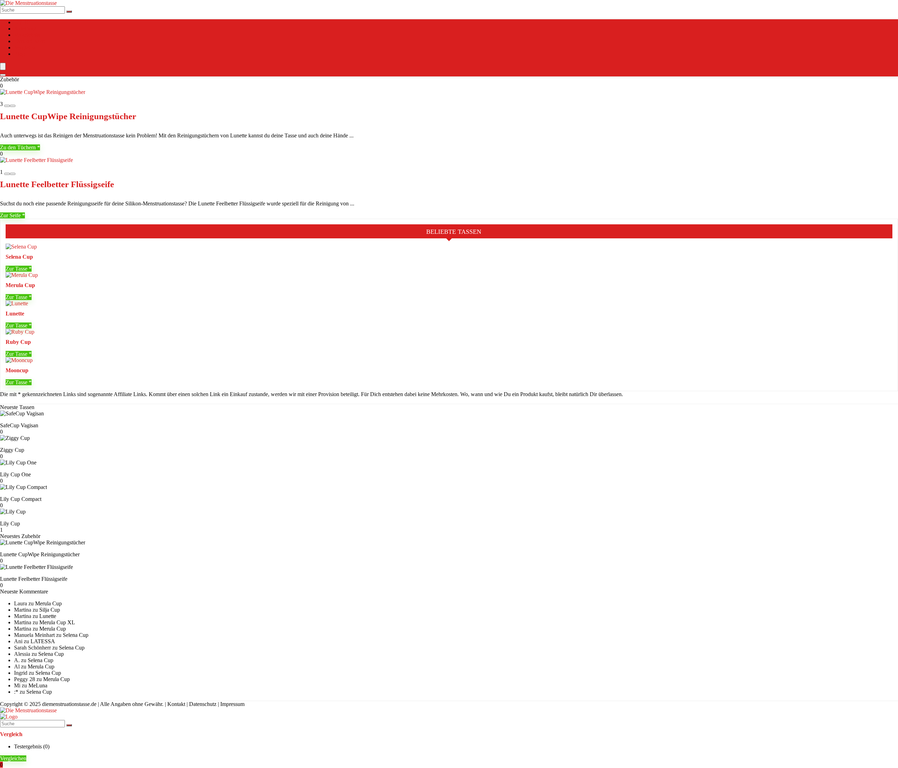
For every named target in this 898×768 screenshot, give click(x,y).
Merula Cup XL (57, 622)
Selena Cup (19, 257)
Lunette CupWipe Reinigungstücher (68, 116)
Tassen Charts (29, 41)
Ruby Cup (18, 342)
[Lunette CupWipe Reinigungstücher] (42, 92)
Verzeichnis (27, 35)
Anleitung (25, 29)
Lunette (15, 314)
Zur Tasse (17, 269)
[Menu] (3, 66)
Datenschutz (202, 704)
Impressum (232, 704)
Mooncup (17, 370)
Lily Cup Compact (20, 499)
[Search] (3, 75)
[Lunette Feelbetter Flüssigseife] (36, 160)
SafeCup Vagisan (19, 425)
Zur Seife (11, 215)
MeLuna (37, 685)
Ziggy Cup (12, 450)
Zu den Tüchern (18, 147)
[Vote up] (12, 106)
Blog (19, 54)
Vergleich (24, 47)
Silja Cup (49, 610)
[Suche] (69, 12)
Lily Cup (10, 523)
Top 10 (22, 22)
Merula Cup (20, 285)
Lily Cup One (15, 474)
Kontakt (176, 704)
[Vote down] (7, 106)
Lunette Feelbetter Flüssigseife (57, 184)
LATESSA (43, 641)
